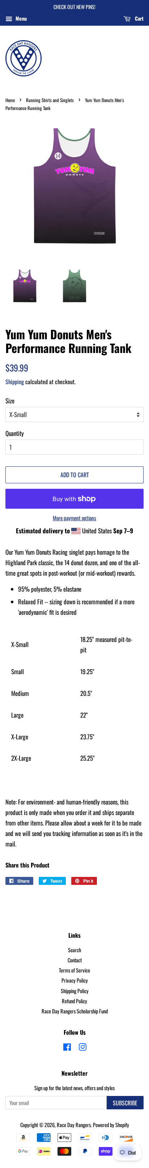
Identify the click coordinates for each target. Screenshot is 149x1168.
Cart (138, 18)
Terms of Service (74, 970)
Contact (75, 960)
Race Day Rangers (74, 1125)
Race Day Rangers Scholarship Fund (75, 1011)
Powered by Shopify (111, 1125)
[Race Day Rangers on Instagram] (82, 1048)
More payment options (74, 518)
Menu (20, 18)
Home (10, 100)
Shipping (14, 381)
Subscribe (125, 1102)
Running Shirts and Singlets (50, 100)
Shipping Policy (75, 991)
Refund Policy (74, 1001)
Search (74, 950)
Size (9, 400)
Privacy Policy (74, 980)
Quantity (14, 433)
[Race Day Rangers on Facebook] (67, 1048)
